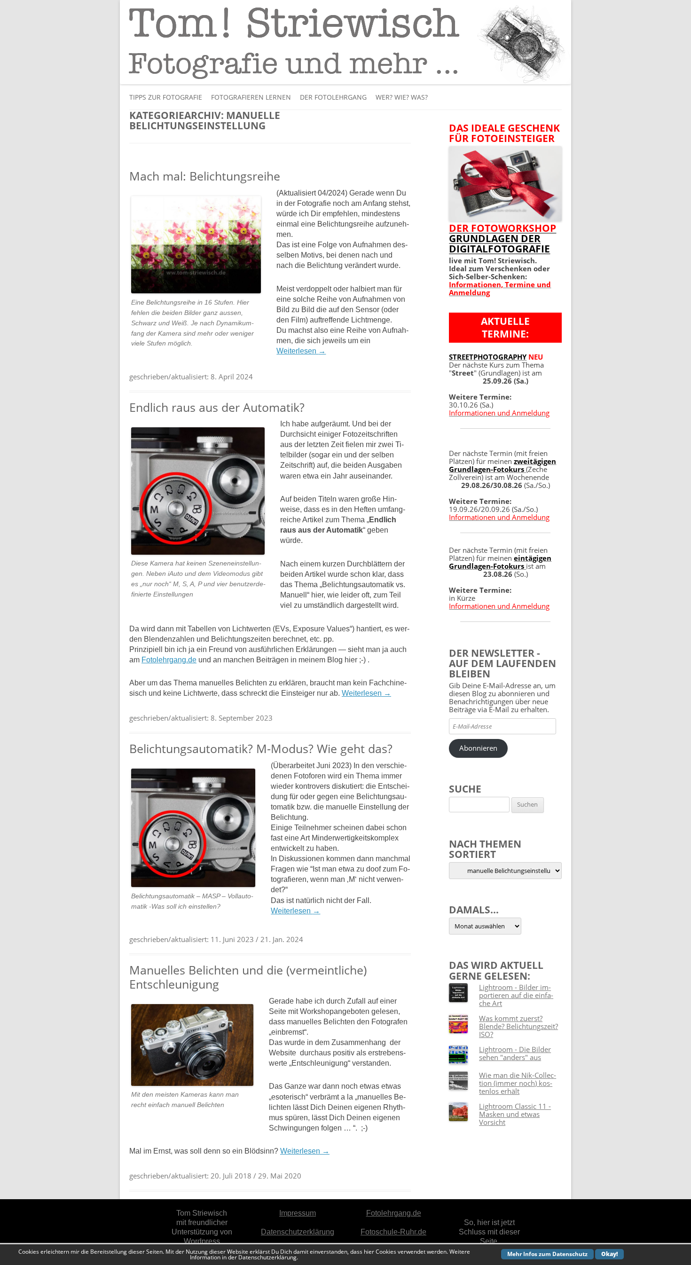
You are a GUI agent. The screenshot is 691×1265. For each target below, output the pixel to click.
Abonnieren (478, 748)
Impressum (297, 1213)
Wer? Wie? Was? (402, 97)
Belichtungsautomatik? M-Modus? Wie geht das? (261, 748)
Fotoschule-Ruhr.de (393, 1232)
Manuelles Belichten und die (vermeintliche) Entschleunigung (248, 977)
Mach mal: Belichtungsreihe (204, 176)
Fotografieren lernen (251, 97)
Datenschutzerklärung (297, 1232)
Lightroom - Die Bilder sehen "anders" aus (515, 1053)
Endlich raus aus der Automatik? (217, 407)
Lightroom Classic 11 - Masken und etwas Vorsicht (515, 1114)
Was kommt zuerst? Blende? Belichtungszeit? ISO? (518, 1026)
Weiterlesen (301, 351)
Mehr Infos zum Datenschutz (547, 1254)
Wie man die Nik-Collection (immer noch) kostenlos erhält (517, 1083)
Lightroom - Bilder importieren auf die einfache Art (516, 995)
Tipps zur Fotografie (165, 97)
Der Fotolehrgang (333, 97)
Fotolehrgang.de (168, 660)
